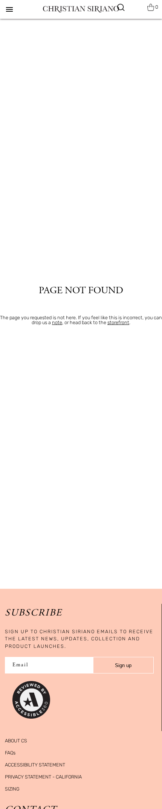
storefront (118, 322)
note (57, 322)
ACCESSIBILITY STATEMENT (35, 765)
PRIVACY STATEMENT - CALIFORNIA (43, 777)
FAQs (10, 753)
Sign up (123, 665)
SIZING (12, 789)
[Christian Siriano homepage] (81, 9)
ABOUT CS (16, 740)
